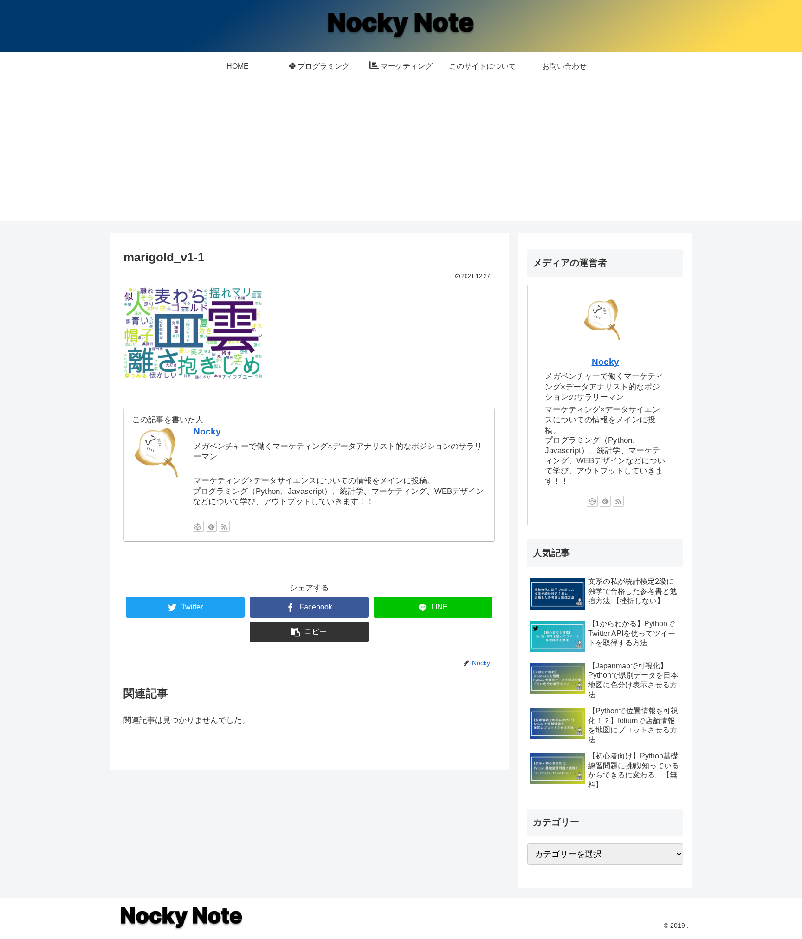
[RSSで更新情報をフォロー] (224, 526)
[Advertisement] (401, 156)
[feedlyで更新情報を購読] (211, 526)
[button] (309, 632)
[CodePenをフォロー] (198, 526)
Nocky (207, 431)
